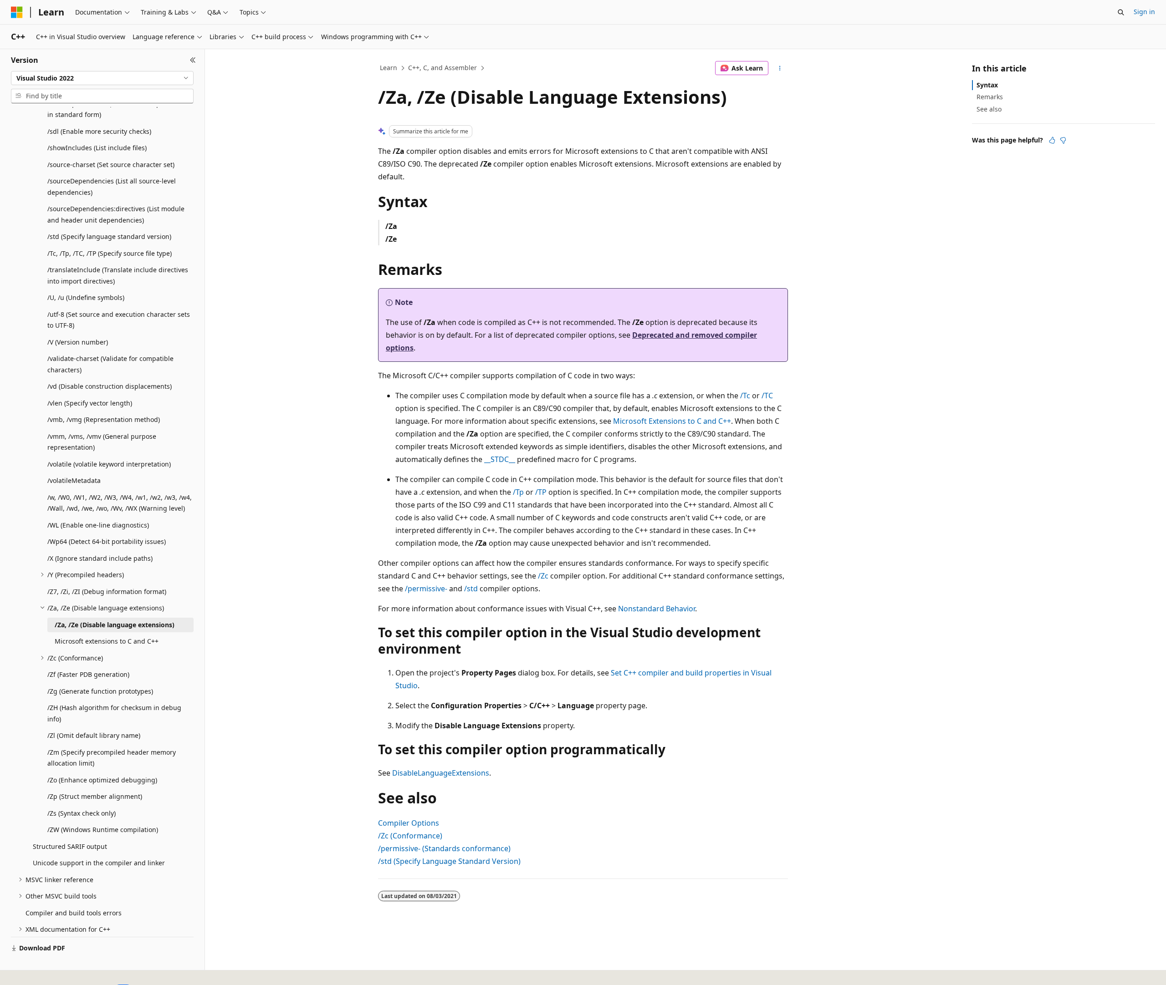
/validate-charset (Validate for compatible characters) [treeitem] (110, 364)
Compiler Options (408, 823)
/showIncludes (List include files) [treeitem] (97, 147)
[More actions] (780, 68)
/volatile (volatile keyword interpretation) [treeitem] (109, 464)
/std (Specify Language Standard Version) (449, 861)
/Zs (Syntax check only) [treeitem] (81, 813)
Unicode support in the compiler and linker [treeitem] (99, 862)
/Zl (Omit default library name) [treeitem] (93, 735)
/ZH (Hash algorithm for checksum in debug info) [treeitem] (114, 713)
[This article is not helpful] (1063, 140)
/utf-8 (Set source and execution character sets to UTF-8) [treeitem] (118, 320)
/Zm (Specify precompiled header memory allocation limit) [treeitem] (111, 758)
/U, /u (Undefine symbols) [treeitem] (85, 297)
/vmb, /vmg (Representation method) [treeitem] (103, 419)
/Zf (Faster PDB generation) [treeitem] (88, 674)
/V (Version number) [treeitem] (77, 342)
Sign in (1144, 11)
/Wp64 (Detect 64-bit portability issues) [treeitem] (106, 541)
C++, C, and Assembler (442, 67)
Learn (388, 67)
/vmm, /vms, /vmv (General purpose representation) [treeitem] (101, 442)
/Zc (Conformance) (410, 836)
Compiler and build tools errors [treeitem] (74, 913)
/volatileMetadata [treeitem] (74, 480)
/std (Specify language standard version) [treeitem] (109, 236)
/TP (541, 492)
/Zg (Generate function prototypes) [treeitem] (100, 691)
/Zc (543, 576)
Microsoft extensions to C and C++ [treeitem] (107, 641)
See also (989, 109)
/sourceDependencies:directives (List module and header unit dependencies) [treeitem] (115, 214)
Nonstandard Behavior (656, 609)
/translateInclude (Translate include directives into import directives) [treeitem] (117, 275)
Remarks (990, 96)
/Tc (745, 396)
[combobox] (102, 78)
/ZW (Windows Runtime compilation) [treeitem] (102, 829)
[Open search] (1121, 12)
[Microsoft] (17, 12)
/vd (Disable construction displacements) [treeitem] (109, 386)
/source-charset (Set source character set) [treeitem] (110, 164)
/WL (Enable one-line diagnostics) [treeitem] (98, 525)
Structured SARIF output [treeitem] (70, 846)
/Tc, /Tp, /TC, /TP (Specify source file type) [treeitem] (109, 253)
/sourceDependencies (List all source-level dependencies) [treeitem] (111, 187)
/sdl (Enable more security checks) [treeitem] (99, 131)
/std (471, 589)
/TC (767, 396)
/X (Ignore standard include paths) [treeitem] (100, 558)
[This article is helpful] (1052, 140)
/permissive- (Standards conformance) (444, 848)
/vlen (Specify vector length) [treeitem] (89, 403)
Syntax (987, 85)
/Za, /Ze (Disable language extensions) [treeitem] (114, 624)
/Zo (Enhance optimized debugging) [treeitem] (102, 780)
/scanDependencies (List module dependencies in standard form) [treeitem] (119, 109)
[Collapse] (193, 60)
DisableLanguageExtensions (440, 773)
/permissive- (426, 589)
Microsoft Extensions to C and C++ (672, 421)
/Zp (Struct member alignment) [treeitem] (94, 796)
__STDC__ (499, 459)
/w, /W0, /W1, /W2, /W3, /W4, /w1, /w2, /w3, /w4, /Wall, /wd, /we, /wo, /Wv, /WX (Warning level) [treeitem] (119, 503)
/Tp (518, 492)
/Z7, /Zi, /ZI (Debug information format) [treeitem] (106, 591)
